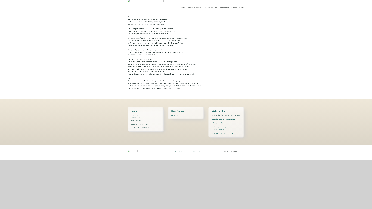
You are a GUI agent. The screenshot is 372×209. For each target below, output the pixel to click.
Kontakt (134, 111)
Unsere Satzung (177, 111)
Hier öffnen (174, 115)
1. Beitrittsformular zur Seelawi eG (223, 119)
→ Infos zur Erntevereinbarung (222, 133)
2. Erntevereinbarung (219, 123)
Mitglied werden (218, 111)
